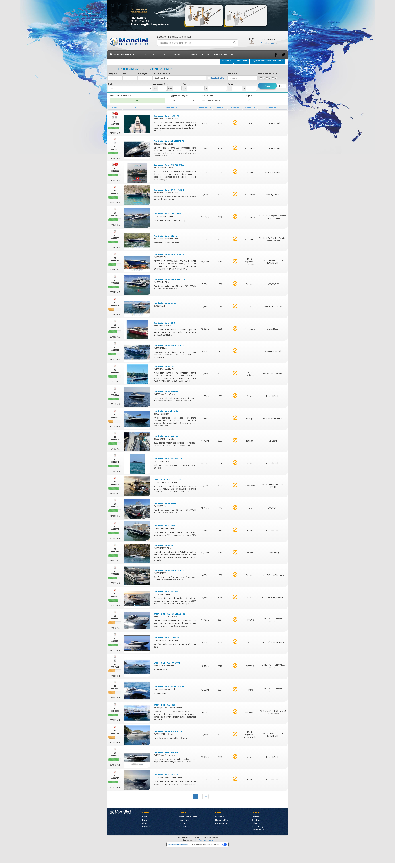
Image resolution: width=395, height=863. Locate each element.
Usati (144, 816)
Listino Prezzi (241, 60)
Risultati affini (218, 78)
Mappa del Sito (221, 820)
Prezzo (186, 84)
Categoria (113, 73)
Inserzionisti (184, 820)
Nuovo (177, 54)
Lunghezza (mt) (160, 84)
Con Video (146, 826)
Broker (111, 84)
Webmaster (257, 823)
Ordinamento (206, 95)
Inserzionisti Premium (188, 816)
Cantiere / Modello (162, 73)
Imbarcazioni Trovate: (120, 95)
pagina (248, 95)
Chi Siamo (226, 60)
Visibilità (232, 73)
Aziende (206, 54)
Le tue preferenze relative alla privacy (205, 844)
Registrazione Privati (224, 54)
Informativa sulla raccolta (178, 844)
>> (205, 796)
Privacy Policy (257, 826)
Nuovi (144, 820)
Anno (230, 84)
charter (166, 54)
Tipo (125, 73)
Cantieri (182, 823)
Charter (145, 823)
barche (142, 54)
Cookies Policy (258, 829)
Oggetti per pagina (179, 95)
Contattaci (256, 816)
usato (154, 54)
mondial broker (123, 54)
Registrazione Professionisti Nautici (267, 60)
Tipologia (142, 73)
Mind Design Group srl (204, 840)
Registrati (256, 820)
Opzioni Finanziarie (267, 73)
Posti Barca (192, 54)
